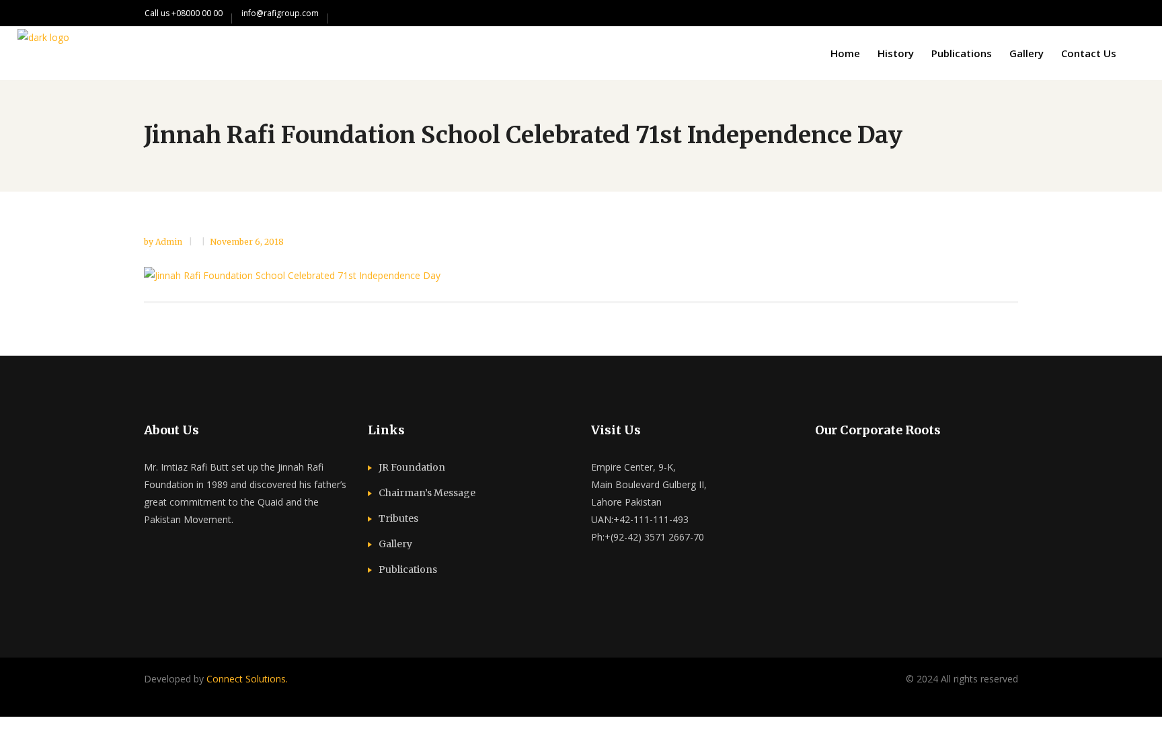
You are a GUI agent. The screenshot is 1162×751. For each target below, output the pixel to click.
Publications (408, 569)
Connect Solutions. (247, 678)
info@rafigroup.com (280, 13)
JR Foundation (412, 467)
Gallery (395, 544)
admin (169, 242)
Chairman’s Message (427, 493)
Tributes (398, 518)
